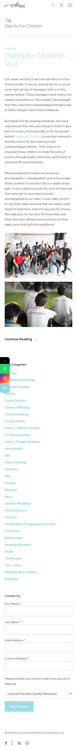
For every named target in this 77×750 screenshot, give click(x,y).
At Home (11, 373)
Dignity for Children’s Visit (35, 59)
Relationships (14, 537)
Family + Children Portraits (22, 428)
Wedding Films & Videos (21, 572)
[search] (53, 5)
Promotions (12, 531)
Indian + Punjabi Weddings (22, 441)
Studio (9, 551)
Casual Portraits (15, 400)
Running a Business (18, 544)
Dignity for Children (28, 136)
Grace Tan (10, 48)
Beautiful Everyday (17, 387)
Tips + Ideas (13, 565)
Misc (8, 476)
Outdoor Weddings (18, 503)
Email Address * (15, 640)
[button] (70, 5)
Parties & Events (16, 510)
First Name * (13, 603)
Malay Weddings (16, 462)
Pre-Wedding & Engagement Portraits (30, 524)
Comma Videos (15, 421)
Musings (10, 483)
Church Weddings (17, 414)
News (8, 496)
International (13, 448)
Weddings (11, 579)
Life (7, 455)
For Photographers (17, 435)
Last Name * (13, 622)
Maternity (11, 469)
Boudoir (10, 393)
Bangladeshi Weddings (20, 380)
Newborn (11, 489)
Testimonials (13, 558)
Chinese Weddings (17, 407)
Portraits (11, 517)
